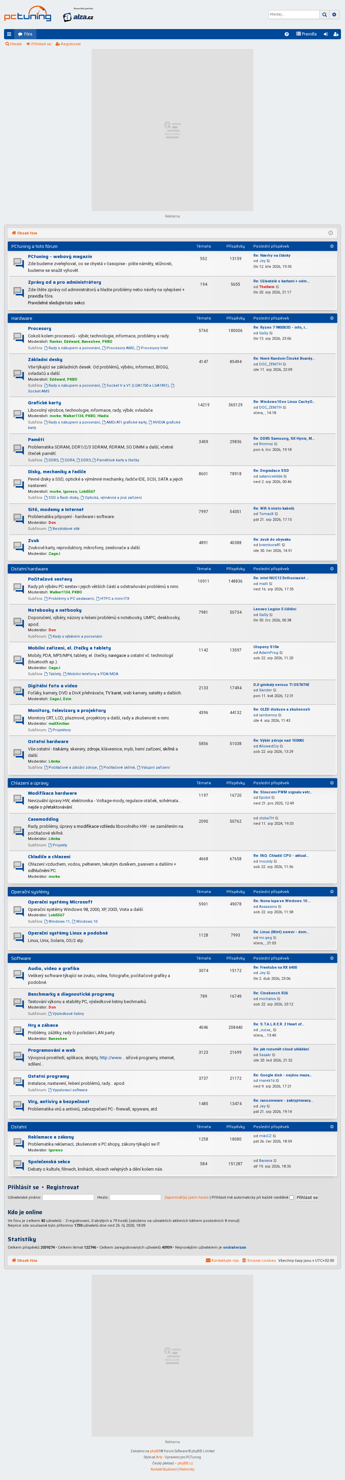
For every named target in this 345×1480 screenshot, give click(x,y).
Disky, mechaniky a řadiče (57, 471)
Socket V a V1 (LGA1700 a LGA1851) (137, 385)
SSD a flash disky (64, 497)
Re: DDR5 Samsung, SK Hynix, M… (284, 438)
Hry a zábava (43, 1025)
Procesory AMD (120, 348)
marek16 (267, 1080)
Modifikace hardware (52, 793)
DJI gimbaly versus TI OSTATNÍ (281, 685)
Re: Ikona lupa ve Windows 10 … (282, 901)
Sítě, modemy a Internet (56, 509)
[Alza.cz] (78, 14)
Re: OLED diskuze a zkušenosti (281, 709)
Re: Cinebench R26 (270, 993)
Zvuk (33, 540)
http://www (111, 1057)
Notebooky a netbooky (55, 610)
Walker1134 (73, 416)
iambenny (268, 715)
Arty (159, 1457)
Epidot (264, 797)
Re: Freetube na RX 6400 (275, 967)
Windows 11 (59, 921)
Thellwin (267, 287)
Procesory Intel (154, 348)
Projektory (62, 730)
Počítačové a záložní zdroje (73, 767)
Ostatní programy (48, 1076)
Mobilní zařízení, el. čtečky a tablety (69, 648)
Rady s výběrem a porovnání (77, 636)
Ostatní (19, 1126)
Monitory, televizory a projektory (67, 710)
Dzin (67, 699)
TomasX (266, 514)
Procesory (39, 328)
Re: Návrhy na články (271, 255)
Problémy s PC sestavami (71, 598)
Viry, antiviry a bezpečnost (59, 1101)
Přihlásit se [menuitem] (327, 35)
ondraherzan (234, 1247)
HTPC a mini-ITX (114, 598)
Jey (262, 261)
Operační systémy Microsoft (60, 901)
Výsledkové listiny (68, 1014)
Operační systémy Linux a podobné (68, 933)
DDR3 (86, 460)
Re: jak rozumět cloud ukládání (281, 1049)
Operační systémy (30, 891)
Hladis (103, 416)
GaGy (263, 333)
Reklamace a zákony (51, 1137)
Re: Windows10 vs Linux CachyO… (284, 402)
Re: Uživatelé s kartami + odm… (281, 281)
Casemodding (43, 819)
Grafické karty (44, 402)
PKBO (107, 341)
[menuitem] (287, 34)
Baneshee (91, 341)
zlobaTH (266, 818)
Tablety (55, 674)
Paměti (36, 439)
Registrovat (71, 44)
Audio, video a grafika (53, 968)
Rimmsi (266, 444)
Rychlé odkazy (10, 35)
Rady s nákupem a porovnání (74, 348)
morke (55, 416)
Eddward (72, 341)
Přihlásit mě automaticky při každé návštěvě (250, 1197)
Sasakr (265, 1055)
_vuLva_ (265, 1030)
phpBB (155, 1451)
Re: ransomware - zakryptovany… (283, 1100)
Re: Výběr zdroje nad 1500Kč (278, 740)
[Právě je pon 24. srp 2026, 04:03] (330, 233)
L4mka (54, 761)
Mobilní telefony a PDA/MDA (92, 674)
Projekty (60, 845)
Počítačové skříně (119, 767)
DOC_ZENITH (270, 364)
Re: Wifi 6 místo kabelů (273, 508)
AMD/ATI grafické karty (126, 422)
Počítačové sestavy (50, 579)
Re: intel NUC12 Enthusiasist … (281, 578)
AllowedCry (269, 746)
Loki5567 (87, 491)
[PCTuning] (27, 13)
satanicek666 (270, 476)
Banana (265, 1160)
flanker (56, 341)
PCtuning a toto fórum (34, 246)
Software (21, 958)
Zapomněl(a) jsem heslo (186, 1197)
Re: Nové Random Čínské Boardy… (284, 358)
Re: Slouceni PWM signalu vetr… (282, 792)
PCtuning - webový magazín (60, 256)
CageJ (54, 554)
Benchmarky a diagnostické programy (71, 994)
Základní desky (45, 359)
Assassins (268, 906)
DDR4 (69, 460)
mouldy (266, 861)
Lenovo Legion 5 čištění (274, 609)
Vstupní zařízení (155, 767)
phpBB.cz (185, 1463)
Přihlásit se (41, 44)
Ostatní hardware (29, 568)
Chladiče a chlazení (49, 856)
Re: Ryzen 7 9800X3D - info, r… (280, 327)
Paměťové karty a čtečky (118, 460)
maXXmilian (59, 723)
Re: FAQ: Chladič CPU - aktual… (281, 855)
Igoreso (70, 491)
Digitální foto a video (52, 685)
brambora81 (270, 545)
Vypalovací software (70, 1090)
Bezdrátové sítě (66, 529)
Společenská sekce (49, 1161)
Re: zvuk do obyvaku (272, 539)
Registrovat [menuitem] (337, 35)
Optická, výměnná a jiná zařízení (113, 497)
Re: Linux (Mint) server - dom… (281, 932)
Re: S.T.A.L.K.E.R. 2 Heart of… (278, 1024)
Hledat (16, 44)
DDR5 (53, 460)
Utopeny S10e (266, 647)
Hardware (21, 318)
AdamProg (268, 652)
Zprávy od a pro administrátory (64, 282)
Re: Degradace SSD (271, 470)
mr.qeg (265, 938)
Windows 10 (86, 921)
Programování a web (51, 1050)
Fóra (28, 34)
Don (52, 522)
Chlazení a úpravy (30, 783)
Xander (265, 690)
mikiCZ (265, 1136)
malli (263, 584)
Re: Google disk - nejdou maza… (282, 1075)
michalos (267, 999)
